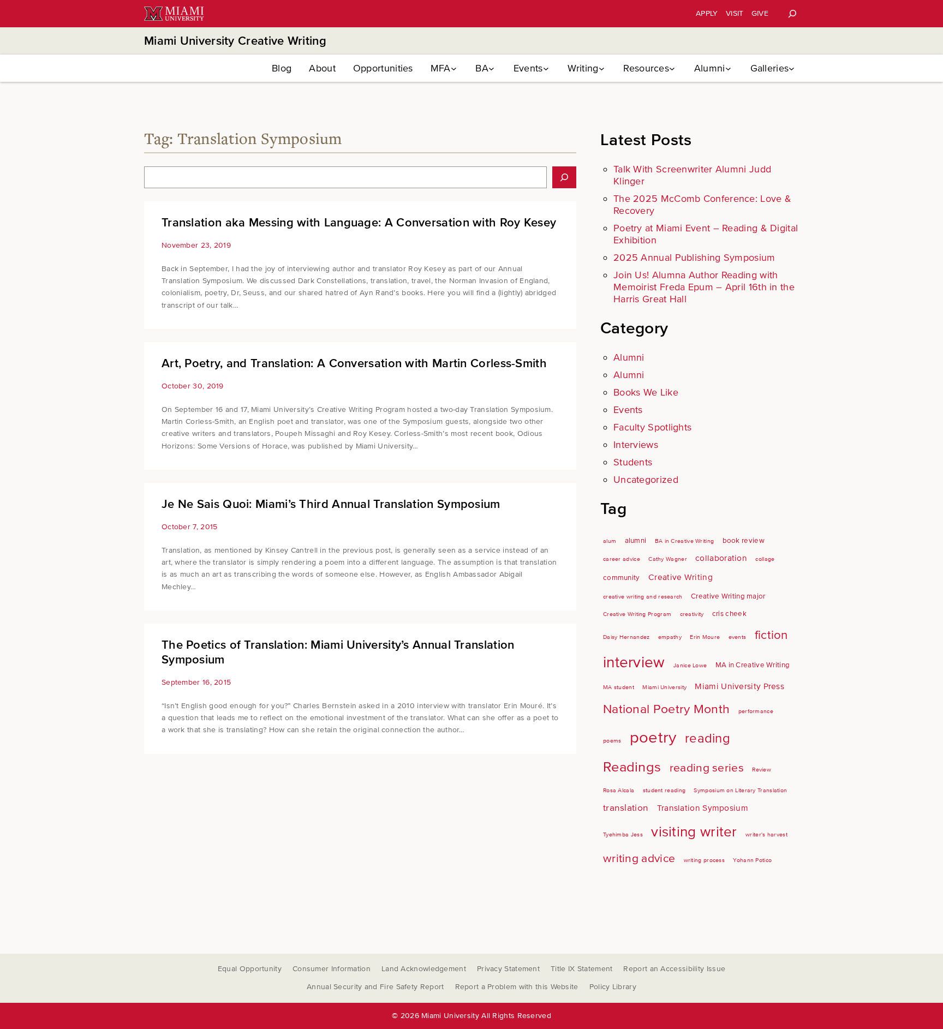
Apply (707, 13)
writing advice (639, 858)
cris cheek (729, 613)
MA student (618, 687)
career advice (621, 559)
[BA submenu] (491, 68)
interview (634, 662)
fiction (771, 635)
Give (759, 13)
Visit (735, 13)
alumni (636, 540)
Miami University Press (739, 686)
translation (625, 807)
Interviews (635, 445)
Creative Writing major (728, 596)
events (738, 637)
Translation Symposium (702, 808)
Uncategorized (645, 480)
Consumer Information (332, 968)
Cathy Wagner (667, 559)
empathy (670, 637)
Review (761, 769)
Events (628, 410)
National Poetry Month (666, 709)
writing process (704, 860)
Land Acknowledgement (423, 968)
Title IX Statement (581, 968)
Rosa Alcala (618, 790)
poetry (653, 737)
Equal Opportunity (250, 968)
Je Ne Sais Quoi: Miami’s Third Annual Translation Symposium (331, 504)
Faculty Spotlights (652, 427)
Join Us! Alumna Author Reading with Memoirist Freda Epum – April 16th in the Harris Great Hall (704, 287)
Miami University (664, 687)
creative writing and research (643, 596)
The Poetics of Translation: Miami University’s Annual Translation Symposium (338, 652)
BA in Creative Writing (684, 541)
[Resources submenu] (672, 68)
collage (764, 559)
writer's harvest (766, 834)
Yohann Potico (752, 860)
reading (707, 738)
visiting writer (694, 832)
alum (609, 541)
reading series (707, 768)
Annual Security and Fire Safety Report (375, 986)
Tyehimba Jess (623, 834)
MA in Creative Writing (752, 665)
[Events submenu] (546, 68)
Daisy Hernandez (626, 637)
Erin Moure (705, 637)
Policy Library (612, 986)
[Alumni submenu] (728, 68)
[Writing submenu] (602, 68)
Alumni (628, 357)
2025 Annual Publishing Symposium (694, 258)
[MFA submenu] (454, 68)
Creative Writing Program (637, 614)
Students (632, 462)
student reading (664, 790)
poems (612, 740)
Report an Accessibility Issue (674, 968)
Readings (632, 767)
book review (744, 540)
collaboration (721, 558)
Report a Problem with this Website (516, 986)
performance (755, 711)
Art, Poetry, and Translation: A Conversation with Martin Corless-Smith (354, 363)
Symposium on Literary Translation (740, 790)
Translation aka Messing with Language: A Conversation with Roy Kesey (359, 223)
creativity (692, 614)
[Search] (792, 13)
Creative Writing (680, 577)
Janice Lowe (690, 665)
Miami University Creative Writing (235, 41)
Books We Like (645, 392)
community (621, 577)
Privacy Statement (508, 968)
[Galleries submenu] (792, 68)
